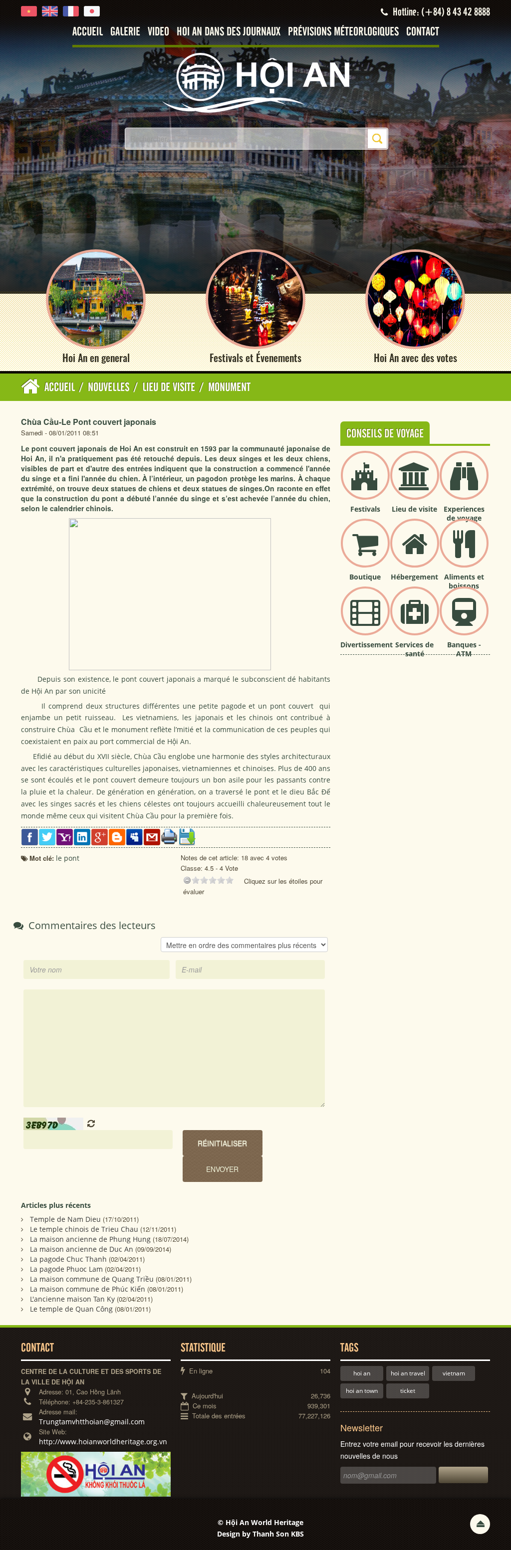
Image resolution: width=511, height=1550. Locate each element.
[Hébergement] (415, 551)
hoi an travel (408, 1373)
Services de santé (414, 649)
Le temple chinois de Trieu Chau (84, 1229)
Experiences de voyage (464, 513)
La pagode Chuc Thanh (68, 1259)
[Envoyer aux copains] (152, 836)
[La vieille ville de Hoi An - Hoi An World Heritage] (255, 82)
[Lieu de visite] (415, 483)
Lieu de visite (414, 509)
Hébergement (414, 576)
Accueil (87, 32)
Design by (260, 1534)
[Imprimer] (169, 835)
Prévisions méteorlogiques (343, 32)
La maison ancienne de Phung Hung (90, 1239)
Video (158, 32)
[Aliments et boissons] (464, 551)
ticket (407, 1390)
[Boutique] (365, 551)
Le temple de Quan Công (71, 1309)
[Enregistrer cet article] (187, 836)
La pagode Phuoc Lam (66, 1269)
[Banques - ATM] (464, 619)
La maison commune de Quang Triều (92, 1279)
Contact (422, 32)
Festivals (365, 509)
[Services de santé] (415, 619)
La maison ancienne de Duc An (81, 1249)
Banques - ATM (464, 649)
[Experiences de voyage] (464, 483)
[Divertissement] (365, 619)
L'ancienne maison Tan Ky (72, 1299)
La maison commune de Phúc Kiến (87, 1289)
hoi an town (362, 1390)
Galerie (125, 32)
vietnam (454, 1373)
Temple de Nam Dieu (65, 1219)
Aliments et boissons (464, 581)
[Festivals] (365, 483)
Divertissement (366, 644)
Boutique (365, 576)
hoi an (361, 1373)
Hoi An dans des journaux (228, 32)
